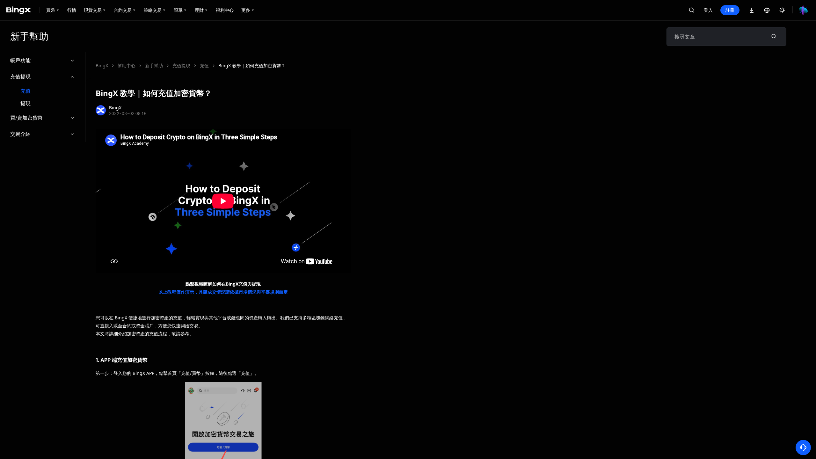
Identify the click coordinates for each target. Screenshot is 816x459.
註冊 (729, 10)
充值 (25, 91)
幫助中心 (126, 65)
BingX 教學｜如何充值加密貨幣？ (252, 65)
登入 (708, 10)
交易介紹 (20, 133)
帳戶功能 (20, 60)
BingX (102, 65)
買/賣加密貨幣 (26, 117)
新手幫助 (154, 65)
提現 (25, 103)
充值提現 (20, 76)
